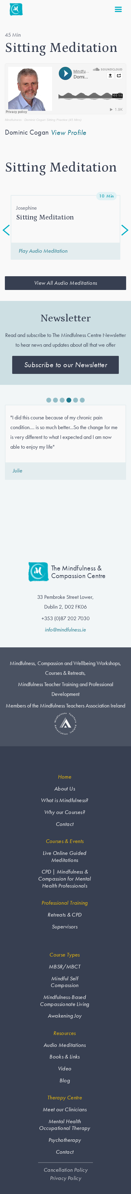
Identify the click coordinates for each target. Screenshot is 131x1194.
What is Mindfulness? (64, 800)
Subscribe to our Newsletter (65, 364)
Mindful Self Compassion (65, 982)
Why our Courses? (64, 812)
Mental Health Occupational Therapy (64, 1125)
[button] (118, 9)
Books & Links (64, 1056)
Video (65, 1068)
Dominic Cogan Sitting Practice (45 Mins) (52, 119)
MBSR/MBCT (64, 966)
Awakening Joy (65, 1015)
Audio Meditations (65, 1045)
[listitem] (65, 227)
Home (64, 776)
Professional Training (64, 902)
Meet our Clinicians (65, 1109)
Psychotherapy (64, 1140)
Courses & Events (65, 841)
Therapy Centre (64, 1097)
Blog (64, 1080)
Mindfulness (13, 119)
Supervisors (64, 926)
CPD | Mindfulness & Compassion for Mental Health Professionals (64, 878)
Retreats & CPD (64, 914)
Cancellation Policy (65, 1170)
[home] (14, 9)
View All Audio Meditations (65, 282)
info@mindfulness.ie (65, 629)
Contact (65, 824)
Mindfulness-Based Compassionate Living (64, 1001)
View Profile (69, 132)
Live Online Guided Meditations (64, 856)
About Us (64, 788)
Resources (64, 1033)
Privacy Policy (65, 1178)
